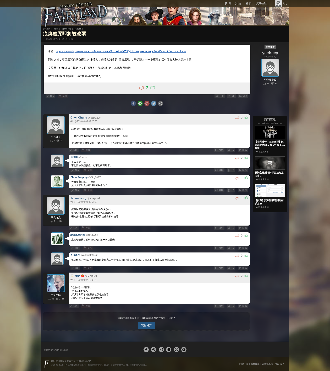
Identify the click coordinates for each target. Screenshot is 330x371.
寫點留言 (146, 325)
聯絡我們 (279, 363)
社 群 (249, 3)
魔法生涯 (261, 3)
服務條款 (255, 363)
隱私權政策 (267, 363)
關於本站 (243, 363)
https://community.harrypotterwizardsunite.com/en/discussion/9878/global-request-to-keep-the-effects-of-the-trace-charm (121, 51)
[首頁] (75, 13)
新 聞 (228, 3)
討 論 (238, 3)
